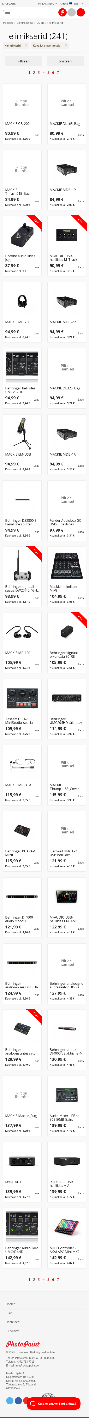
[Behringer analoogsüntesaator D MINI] (22, 1029)
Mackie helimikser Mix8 (64, 588)
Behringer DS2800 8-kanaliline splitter (21, 522)
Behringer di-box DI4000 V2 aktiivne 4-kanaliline (66, 1051)
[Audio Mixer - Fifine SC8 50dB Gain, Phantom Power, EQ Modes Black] (67, 1095)
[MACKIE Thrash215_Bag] (22, 169)
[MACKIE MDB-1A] (67, 434)
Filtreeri (24, 61)
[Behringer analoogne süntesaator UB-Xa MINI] (67, 963)
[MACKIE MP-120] (22, 632)
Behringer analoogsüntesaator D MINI (21, 1051)
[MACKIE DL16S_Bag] (67, 103)
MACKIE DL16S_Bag (65, 124)
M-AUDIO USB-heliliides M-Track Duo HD (63, 257)
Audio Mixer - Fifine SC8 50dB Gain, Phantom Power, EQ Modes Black (65, 1117)
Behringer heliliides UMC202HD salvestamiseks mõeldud (20, 390)
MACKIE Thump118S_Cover (64, 787)
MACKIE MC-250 (17, 322)
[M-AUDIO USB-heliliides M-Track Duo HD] (67, 235)
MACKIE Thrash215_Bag (17, 191)
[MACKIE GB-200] (22, 103)
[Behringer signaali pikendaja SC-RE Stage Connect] (67, 632)
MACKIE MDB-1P (63, 190)
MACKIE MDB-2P (63, 322)
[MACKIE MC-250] (22, 301)
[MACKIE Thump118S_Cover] (67, 764)
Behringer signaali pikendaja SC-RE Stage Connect (64, 654)
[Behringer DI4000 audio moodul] (22, 897)
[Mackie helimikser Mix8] (67, 566)
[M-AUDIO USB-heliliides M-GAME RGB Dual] (67, 897)
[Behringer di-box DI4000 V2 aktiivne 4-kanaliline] (67, 1029)
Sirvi (9, 1313)
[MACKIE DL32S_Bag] (67, 367)
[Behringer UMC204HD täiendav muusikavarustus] (67, 698)
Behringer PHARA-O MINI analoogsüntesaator (21, 853)
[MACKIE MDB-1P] (67, 169)
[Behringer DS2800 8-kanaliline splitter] (22, 500)
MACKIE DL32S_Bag (65, 388)
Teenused (13, 1322)
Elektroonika (25, 23)
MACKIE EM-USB (18, 455)
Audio (40, 23)
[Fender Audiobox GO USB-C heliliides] (67, 500)
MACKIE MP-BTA (18, 785)
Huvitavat (13, 1331)
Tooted (11, 1304)
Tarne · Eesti (70, 3)
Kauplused (9, 3)
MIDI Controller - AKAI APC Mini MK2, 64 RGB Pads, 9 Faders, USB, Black (65, 1250)
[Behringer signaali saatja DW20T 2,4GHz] (22, 566)
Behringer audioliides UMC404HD (21, 1250)
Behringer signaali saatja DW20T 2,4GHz (22, 588)
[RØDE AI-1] (22, 1161)
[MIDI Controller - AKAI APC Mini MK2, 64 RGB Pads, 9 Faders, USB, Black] (67, 1227)
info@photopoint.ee (27, 1365)
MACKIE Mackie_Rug (21, 1116)
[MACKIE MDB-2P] (67, 301)
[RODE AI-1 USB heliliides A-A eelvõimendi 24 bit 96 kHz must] (67, 1161)
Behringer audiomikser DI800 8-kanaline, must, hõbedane (21, 985)
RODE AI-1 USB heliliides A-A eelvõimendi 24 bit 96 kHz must (66, 1183)
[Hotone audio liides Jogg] (22, 235)
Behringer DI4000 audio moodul (19, 919)
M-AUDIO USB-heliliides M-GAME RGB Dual (64, 919)
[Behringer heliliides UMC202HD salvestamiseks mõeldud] (22, 367)
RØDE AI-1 (13, 1182)
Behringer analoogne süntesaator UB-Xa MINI (66, 985)
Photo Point (25, 1344)
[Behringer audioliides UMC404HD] (22, 1227)
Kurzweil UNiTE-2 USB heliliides (63, 853)
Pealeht (8, 23)
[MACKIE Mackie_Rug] (22, 1095)
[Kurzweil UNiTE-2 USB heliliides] (67, 830)
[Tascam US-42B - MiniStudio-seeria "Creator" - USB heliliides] (22, 698)
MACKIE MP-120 (17, 653)
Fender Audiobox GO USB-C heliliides (66, 522)
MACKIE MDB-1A (63, 455)
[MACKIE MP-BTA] (22, 764)
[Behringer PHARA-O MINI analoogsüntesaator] (22, 830)
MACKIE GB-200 (17, 124)
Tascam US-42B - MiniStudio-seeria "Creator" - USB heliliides (19, 720)
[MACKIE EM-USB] (22, 434)
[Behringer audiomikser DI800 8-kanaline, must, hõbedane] (22, 963)
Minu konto (46, 3)
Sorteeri (65, 61)
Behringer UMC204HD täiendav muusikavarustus (66, 720)
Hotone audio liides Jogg (20, 257)
